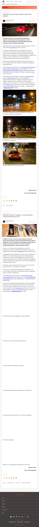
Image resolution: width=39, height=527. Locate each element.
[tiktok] (22, 516)
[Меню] (36, 1)
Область (11, 1)
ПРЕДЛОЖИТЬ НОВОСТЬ (19, 494)
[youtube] (25, 516)
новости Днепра (9, 205)
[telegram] (16, 516)
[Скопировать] (35, 21)
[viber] (19, 516)
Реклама (20, 1)
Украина (16, 1)
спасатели (18, 482)
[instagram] (13, 516)
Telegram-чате (10, 84)
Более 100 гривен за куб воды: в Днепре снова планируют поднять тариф (23, 7)
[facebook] (11, 516)
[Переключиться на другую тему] (30, 1)
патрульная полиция (26, 482)
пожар (4, 482)
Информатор (14, 47)
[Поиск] (33, 1)
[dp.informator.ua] (3, 1)
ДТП (3, 205)
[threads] (28, 516)
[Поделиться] (33, 21)
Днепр (8, 1)
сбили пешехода (11, 78)
